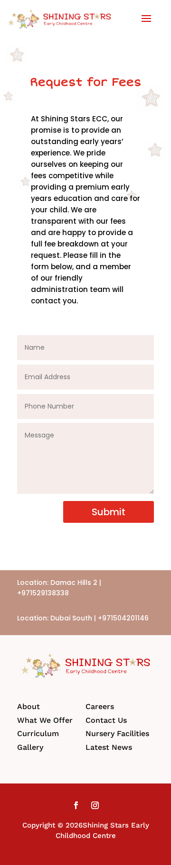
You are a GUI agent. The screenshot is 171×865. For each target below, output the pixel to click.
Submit (108, 512)
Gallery (30, 747)
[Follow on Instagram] (95, 805)
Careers (100, 706)
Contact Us (106, 720)
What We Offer (45, 720)
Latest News (109, 747)
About (28, 706)
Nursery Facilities (117, 733)
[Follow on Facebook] (76, 805)
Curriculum (38, 733)
